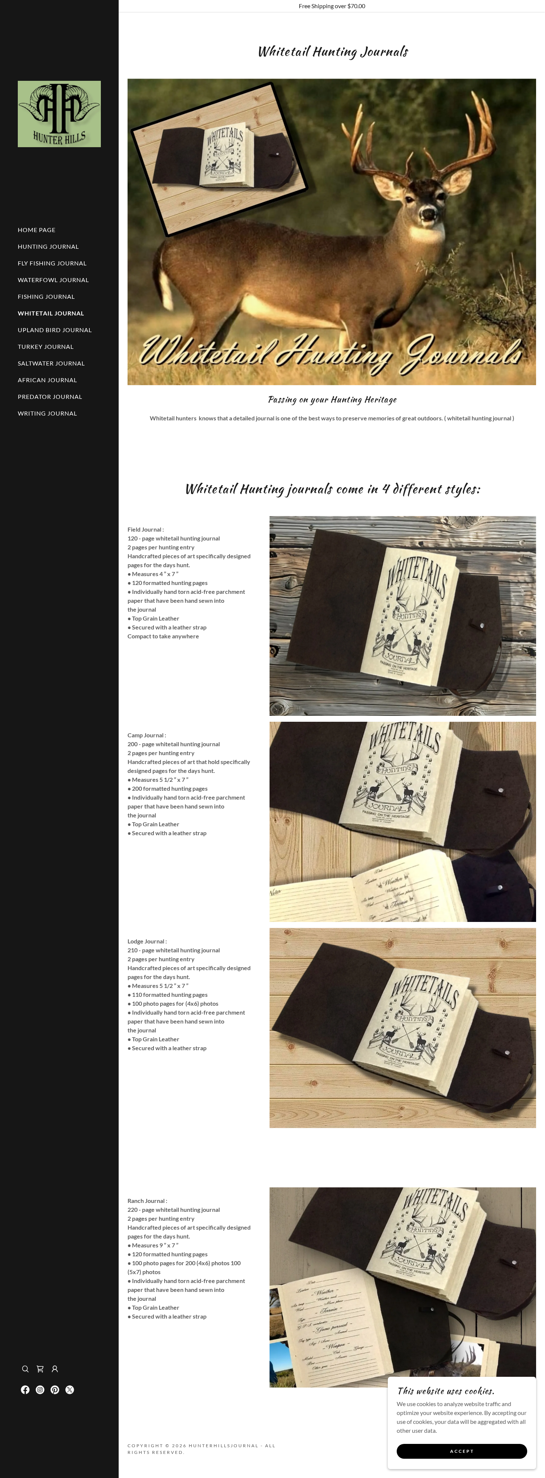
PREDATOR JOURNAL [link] (50, 396)
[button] (54, 1369)
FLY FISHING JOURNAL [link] (52, 263)
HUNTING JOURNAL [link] (48, 246)
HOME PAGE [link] (37, 229)
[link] (59, 112)
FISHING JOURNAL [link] (46, 296)
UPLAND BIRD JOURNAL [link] (55, 329)
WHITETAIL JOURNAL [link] (51, 313)
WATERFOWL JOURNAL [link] (53, 279)
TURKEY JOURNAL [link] (46, 346)
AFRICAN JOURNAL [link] (47, 379)
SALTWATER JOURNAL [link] (51, 363)
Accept (462, 1451)
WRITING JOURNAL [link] (47, 413)
